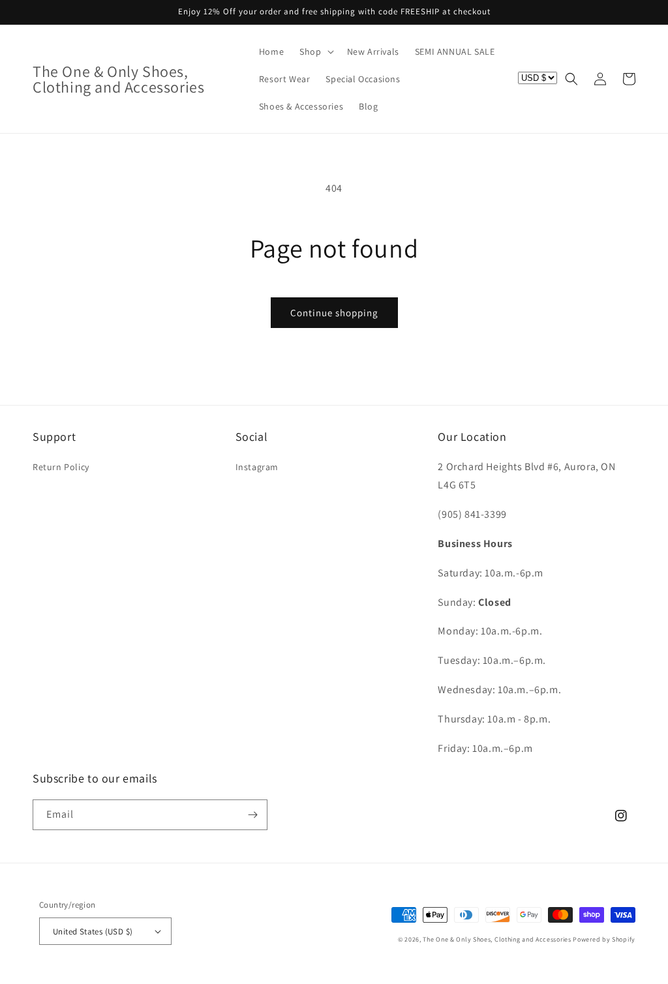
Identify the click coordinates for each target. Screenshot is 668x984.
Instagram (257, 467)
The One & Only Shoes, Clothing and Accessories (497, 939)
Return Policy (61, 467)
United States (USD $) (92, 931)
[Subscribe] (252, 814)
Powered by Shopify (604, 939)
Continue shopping (334, 312)
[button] (315, 51)
